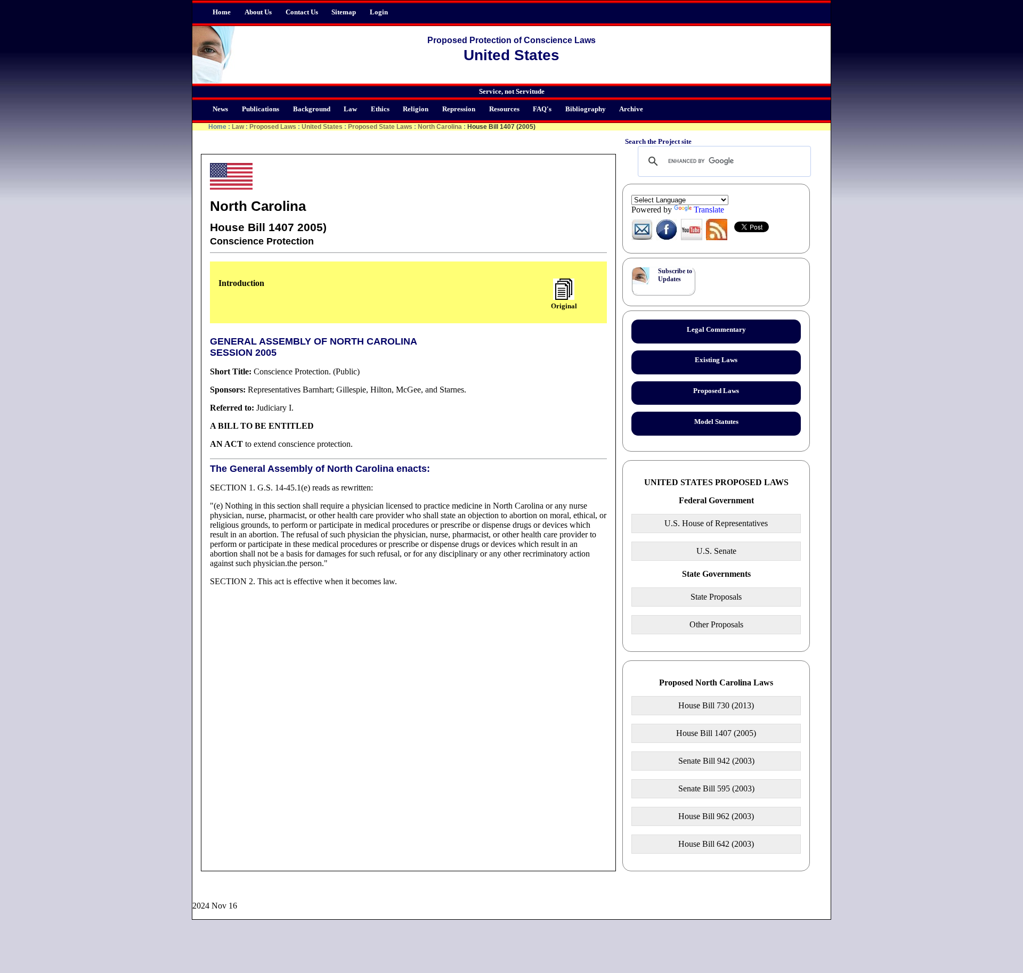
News (220, 109)
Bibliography (585, 109)
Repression (458, 109)
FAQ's (542, 109)
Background (311, 109)
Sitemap (343, 12)
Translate (709, 209)
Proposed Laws (272, 126)
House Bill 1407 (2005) (716, 733)
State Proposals (716, 596)
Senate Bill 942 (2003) (716, 760)
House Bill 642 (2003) (716, 843)
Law (350, 109)
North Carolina (440, 126)
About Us (258, 12)
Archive (631, 109)
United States (322, 126)
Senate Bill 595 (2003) (716, 788)
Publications (260, 109)
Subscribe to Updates (675, 275)
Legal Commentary (716, 329)
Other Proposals (716, 624)
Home (222, 12)
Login (379, 12)
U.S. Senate (716, 550)
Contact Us (302, 12)
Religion (415, 109)
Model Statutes (716, 422)
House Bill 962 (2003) (716, 816)
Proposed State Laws (380, 126)
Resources (504, 109)
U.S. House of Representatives (716, 523)
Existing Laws (716, 360)
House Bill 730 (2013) (716, 705)
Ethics (380, 109)
